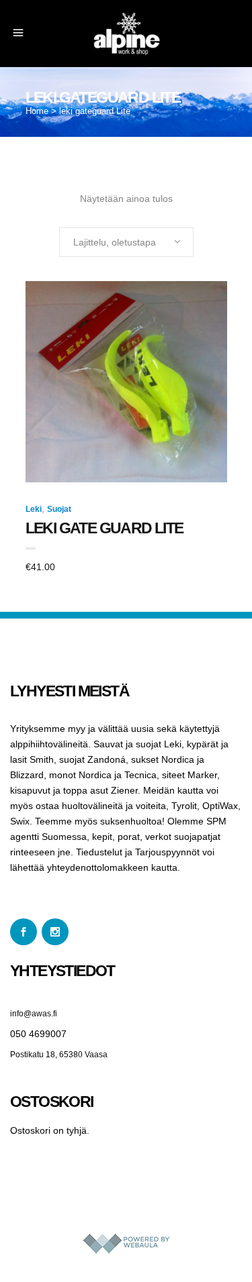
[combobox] (126, 242)
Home (37, 111)
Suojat (59, 509)
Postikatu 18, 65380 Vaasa (59, 1054)
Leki (34, 509)
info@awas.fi (33, 1013)
